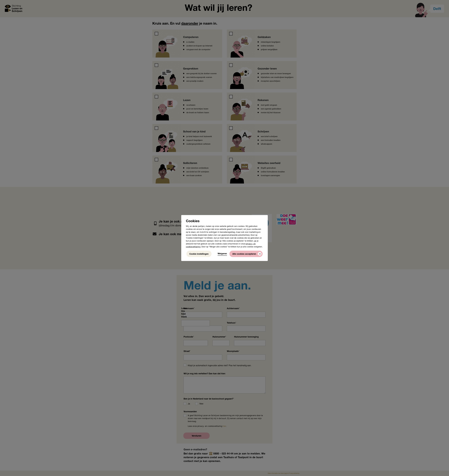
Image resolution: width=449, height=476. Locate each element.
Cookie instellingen (199, 254)
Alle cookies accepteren (244, 254)
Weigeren (222, 254)
